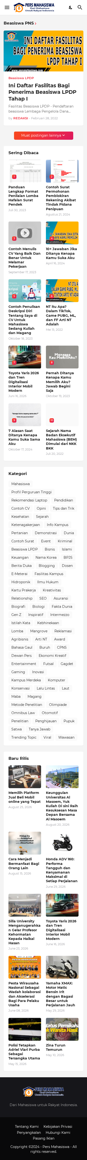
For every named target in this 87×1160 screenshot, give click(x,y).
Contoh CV (20, 508)
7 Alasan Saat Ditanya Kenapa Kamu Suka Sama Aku (24, 437)
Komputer (56, 680)
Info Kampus (57, 525)
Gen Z (16, 615)
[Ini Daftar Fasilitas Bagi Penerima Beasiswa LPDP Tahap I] (43, 51)
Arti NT (41, 639)
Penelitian (19, 721)
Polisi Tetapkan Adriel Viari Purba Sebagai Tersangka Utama (24, 1052)
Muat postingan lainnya (41, 135)
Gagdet (67, 664)
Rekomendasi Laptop (29, 500)
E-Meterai (19, 574)
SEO (43, 598)
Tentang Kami (27, 1126)
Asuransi (61, 598)
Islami (67, 549)
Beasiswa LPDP (24, 549)
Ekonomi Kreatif (52, 655)
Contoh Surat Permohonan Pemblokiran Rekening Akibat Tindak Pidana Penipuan (61, 198)
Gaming (18, 672)
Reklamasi (63, 631)
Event (46, 541)
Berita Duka (21, 566)
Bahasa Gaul (21, 647)
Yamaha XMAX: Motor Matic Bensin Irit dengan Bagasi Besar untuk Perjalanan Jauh (60, 994)
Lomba (17, 631)
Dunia (69, 533)
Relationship (21, 598)
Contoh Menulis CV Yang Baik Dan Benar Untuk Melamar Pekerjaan (24, 258)
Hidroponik (20, 582)
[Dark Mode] (71, 7)
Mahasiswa (20, 484)
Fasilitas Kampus (49, 574)
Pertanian (19, 533)
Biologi (38, 606)
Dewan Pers (21, 655)
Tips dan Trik (63, 508)
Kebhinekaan (48, 623)
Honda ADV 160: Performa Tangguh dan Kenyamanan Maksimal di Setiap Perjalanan (62, 870)
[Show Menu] (6, 7)
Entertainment (23, 664)
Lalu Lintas (46, 688)
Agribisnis (19, 639)
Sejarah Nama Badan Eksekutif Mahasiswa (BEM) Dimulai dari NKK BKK (61, 439)
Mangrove (38, 631)
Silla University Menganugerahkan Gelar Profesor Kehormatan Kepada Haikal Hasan (24, 932)
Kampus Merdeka (26, 680)
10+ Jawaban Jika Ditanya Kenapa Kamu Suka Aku (61, 253)
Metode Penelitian (26, 705)
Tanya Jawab (39, 729)
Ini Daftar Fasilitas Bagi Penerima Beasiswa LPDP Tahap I (42, 92)
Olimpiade (58, 705)
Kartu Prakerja (23, 590)
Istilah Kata (20, 623)
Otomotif (50, 713)
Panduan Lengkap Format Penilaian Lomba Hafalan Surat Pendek (23, 196)
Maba (16, 696)
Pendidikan (63, 500)
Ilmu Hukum (47, 582)
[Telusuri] (80, 7)
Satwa (16, 729)
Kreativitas (52, 590)
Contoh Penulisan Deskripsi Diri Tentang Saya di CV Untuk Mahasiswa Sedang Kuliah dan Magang (24, 319)
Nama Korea (46, 557)
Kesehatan (20, 516)
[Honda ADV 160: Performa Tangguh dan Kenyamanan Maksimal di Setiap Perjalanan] (62, 843)
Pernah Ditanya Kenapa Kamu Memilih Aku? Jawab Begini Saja (60, 382)
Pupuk (69, 721)
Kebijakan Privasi (58, 1126)
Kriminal (65, 541)
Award (59, 639)
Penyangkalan (29, 1132)
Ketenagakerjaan (25, 525)
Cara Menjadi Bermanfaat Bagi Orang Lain (23, 863)
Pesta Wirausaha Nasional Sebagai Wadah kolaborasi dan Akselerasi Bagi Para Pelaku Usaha (24, 994)
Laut (65, 688)
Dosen (67, 566)
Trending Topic (23, 737)
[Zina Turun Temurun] (62, 1029)
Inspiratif (35, 615)
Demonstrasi (46, 533)
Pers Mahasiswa (56, 1147)
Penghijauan (46, 721)
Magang (35, 696)
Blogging (47, 566)
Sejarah (42, 516)
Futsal (48, 664)
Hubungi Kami (58, 1132)
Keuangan (20, 557)
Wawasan (66, 737)
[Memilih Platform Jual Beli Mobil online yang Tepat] (24, 776)
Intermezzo (59, 615)
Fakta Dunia (62, 606)
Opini (41, 508)
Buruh (44, 647)
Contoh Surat (22, 541)
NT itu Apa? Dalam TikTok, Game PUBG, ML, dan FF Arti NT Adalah (61, 315)
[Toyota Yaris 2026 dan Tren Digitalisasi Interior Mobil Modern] (62, 905)
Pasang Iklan (43, 1138)
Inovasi (38, 672)
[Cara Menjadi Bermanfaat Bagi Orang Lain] (24, 843)
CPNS (62, 647)
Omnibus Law (23, 713)
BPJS (68, 557)
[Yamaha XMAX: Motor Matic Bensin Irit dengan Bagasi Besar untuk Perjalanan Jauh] (62, 967)
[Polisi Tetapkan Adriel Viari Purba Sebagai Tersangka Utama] (24, 1029)
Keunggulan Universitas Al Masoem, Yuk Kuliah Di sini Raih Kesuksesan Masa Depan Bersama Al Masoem (62, 806)
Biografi (18, 606)
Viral (47, 737)
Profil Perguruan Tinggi (31, 492)
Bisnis (50, 549)
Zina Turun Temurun (55, 1047)
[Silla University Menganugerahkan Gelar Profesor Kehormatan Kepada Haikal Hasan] (24, 905)
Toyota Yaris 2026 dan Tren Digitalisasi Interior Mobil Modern (23, 382)
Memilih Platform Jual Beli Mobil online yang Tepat (24, 797)
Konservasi (20, 688)
